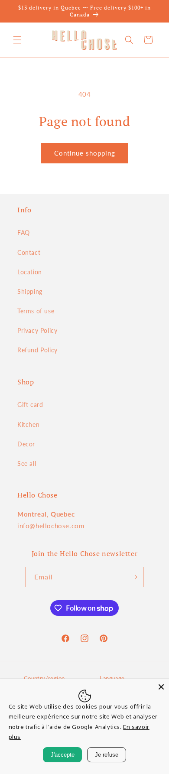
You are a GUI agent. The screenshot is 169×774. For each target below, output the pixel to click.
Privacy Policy (37, 330)
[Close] (161, 687)
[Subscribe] (133, 577)
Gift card (30, 404)
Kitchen (28, 424)
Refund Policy (37, 350)
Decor (26, 444)
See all (26, 463)
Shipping (29, 291)
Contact (28, 252)
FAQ (23, 232)
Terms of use (35, 311)
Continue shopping (84, 153)
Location (29, 272)
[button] (17, 39)
